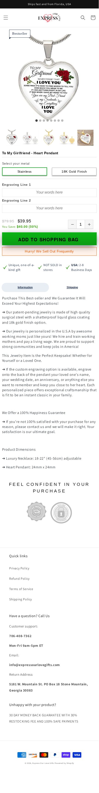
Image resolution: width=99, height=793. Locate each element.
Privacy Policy (19, 568)
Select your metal (16, 163)
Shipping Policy (20, 599)
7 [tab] (58, 120)
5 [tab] (51, 120)
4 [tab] (47, 120)
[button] (6, 18)
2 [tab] (40, 120)
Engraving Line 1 (16, 184)
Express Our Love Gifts (43, 763)
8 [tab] (62, 120)
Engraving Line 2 (16, 200)
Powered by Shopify (64, 763)
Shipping (72, 287)
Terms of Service (21, 589)
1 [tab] (36, 120)
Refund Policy (19, 578)
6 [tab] (55, 120)
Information (25, 287)
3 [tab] (44, 120)
